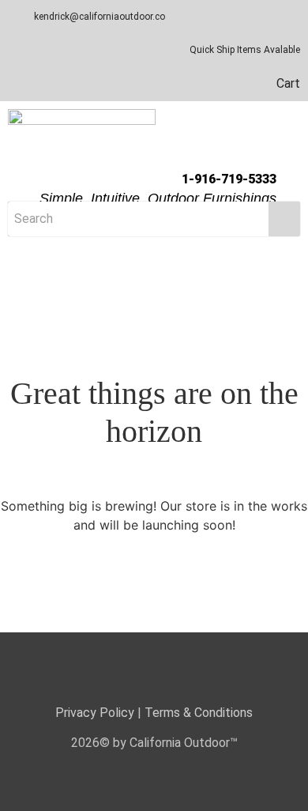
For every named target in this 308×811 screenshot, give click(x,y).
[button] (154, 261)
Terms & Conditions (199, 712)
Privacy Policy (94, 712)
